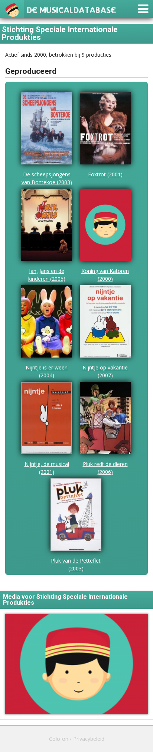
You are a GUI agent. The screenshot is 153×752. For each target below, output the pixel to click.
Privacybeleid (88, 738)
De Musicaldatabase (71, 9)
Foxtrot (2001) (105, 174)
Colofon (58, 738)
